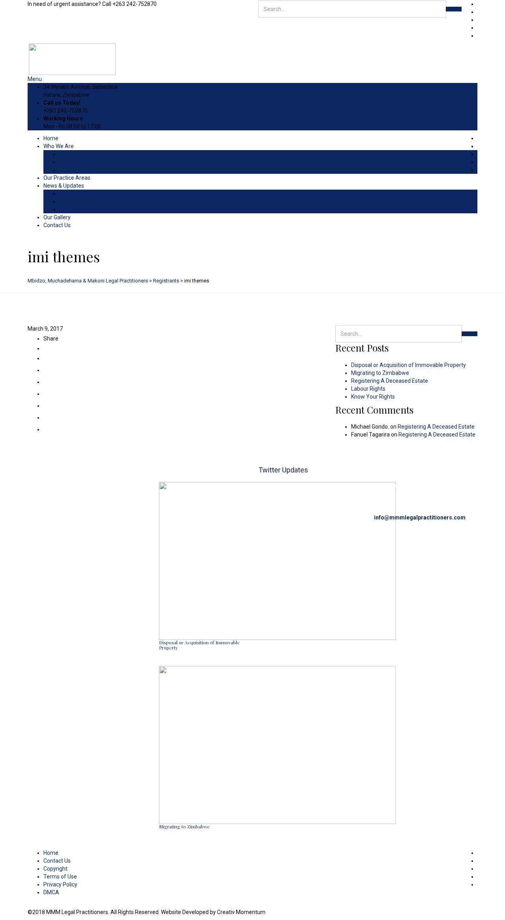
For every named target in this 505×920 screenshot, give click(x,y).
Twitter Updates (283, 470)
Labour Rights (368, 389)
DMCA (51, 892)
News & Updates (63, 185)
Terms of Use (60, 876)
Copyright (55, 868)
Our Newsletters (79, 209)
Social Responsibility (84, 170)
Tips (64, 201)
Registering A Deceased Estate (389, 381)
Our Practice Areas (66, 178)
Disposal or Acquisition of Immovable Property (408, 365)
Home (50, 138)
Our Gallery (57, 217)
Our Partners (75, 154)
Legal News (73, 193)
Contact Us (57, 225)
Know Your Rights (373, 396)
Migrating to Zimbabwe (380, 373)
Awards (69, 162)
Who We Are (58, 146)
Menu (35, 79)
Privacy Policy (60, 884)
